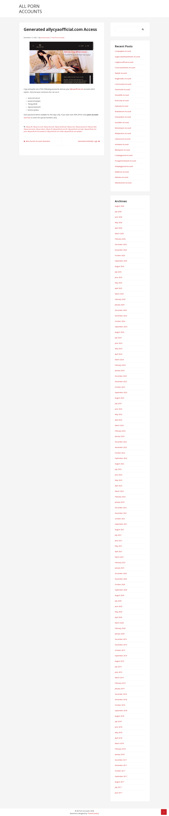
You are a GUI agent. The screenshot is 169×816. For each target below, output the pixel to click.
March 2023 (119, 425)
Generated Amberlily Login (88, 141)
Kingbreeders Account (123, 79)
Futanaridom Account (123, 117)
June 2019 (118, 672)
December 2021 (121, 508)
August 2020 (119, 595)
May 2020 (118, 612)
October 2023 (120, 387)
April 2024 (118, 354)
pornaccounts (45, 38)
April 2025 (118, 288)
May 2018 (118, 732)
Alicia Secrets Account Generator (38, 141)
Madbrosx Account (122, 172)
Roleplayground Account (124, 166)
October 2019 (120, 650)
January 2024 (120, 370)
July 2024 (118, 338)
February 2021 (120, 562)
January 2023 (120, 436)
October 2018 (120, 705)
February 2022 (120, 497)
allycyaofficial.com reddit (55, 131)
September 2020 (121, 590)
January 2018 (120, 754)
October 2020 (120, 584)
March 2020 (119, 623)
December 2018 (121, 694)
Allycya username (29, 129)
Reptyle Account (121, 73)
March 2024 (119, 360)
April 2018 (118, 738)
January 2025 (120, 305)
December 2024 (121, 310)
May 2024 (118, 348)
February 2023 (120, 431)
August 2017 (119, 782)
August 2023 (119, 398)
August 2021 (119, 529)
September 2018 (121, 710)
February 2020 (120, 628)
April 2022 (118, 486)
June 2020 (118, 606)
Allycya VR (49, 129)
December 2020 (121, 573)
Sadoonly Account (121, 106)
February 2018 (120, 749)
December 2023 (121, 376)
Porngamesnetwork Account (125, 161)
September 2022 (121, 458)
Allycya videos (40, 129)
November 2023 (121, 381)
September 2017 (121, 776)
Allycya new (71, 127)
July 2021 (118, 535)
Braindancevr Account (123, 111)
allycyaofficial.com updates (73, 131)
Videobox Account (121, 177)
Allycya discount (49, 127)
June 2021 (118, 540)
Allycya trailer (92, 127)
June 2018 (118, 727)
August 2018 (119, 716)
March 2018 (119, 743)
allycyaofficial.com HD (60, 129)
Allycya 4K (29, 127)
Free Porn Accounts (58, 38)
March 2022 (119, 491)
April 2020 (118, 617)
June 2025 (118, 277)
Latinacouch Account (122, 139)
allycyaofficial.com (76, 89)
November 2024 (121, 316)
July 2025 (118, 272)
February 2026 (120, 239)
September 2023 (121, 392)
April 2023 (118, 420)
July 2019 (118, 667)
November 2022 (121, 447)
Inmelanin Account (122, 144)
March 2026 (119, 233)
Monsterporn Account (123, 128)
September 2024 (121, 327)
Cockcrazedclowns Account (125, 67)
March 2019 (119, 677)
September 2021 (121, 524)
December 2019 (121, 639)
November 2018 (121, 699)
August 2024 (119, 332)
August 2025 (119, 266)
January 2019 (120, 689)
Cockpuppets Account (123, 51)
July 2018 (118, 721)
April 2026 (118, 228)
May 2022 (118, 480)
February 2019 (120, 683)
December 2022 (121, 442)
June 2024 (118, 343)
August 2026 (119, 206)
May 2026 (118, 222)
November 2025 (121, 250)
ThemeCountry (93, 813)
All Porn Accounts (30, 8)
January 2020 (120, 634)
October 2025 (120, 255)
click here (27, 118)
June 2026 (118, 217)
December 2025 (121, 244)
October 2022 (120, 453)
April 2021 (118, 551)
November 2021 (121, 513)
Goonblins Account (122, 122)
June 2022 (118, 475)
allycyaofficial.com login (76, 129)
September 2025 (121, 261)
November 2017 (121, 765)
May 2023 (118, 414)
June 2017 (118, 793)
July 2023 (118, 403)
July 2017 (118, 787)
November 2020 (121, 579)
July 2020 (118, 601)
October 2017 (120, 771)
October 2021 (120, 519)
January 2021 (120, 568)
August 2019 (119, 661)
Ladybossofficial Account (124, 62)
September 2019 (121, 656)
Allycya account (38, 127)
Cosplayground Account (124, 155)
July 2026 (118, 211)
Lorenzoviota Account (123, 84)
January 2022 (120, 502)
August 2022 (119, 464)
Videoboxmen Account (123, 183)
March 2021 (119, 557)
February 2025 (120, 299)
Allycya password (81, 127)
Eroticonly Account (122, 100)
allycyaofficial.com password (36, 131)
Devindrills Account (122, 95)
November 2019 (121, 645)
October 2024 (120, 321)
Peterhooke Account (122, 89)
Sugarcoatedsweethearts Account (127, 57)
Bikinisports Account (122, 150)
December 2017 (121, 760)
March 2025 (119, 294)
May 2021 (118, 546)
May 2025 (118, 283)
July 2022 (118, 469)
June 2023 (118, 409)
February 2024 (120, 365)
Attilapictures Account (123, 133)
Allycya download (61, 127)
